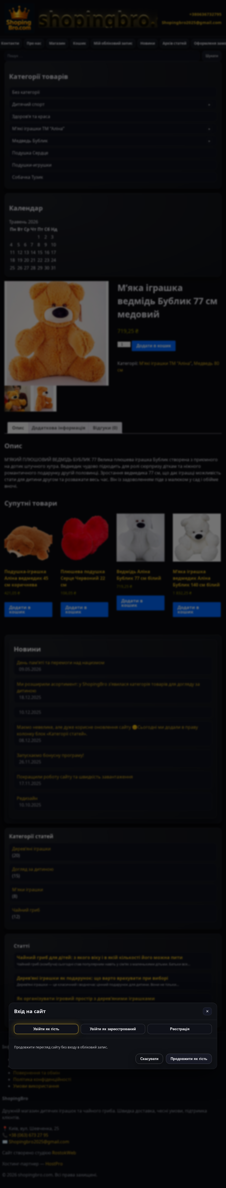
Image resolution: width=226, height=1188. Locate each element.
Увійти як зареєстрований (113, 1029)
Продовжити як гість (189, 1059)
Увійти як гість (46, 1029)
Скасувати (149, 1059)
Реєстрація (180, 1029)
